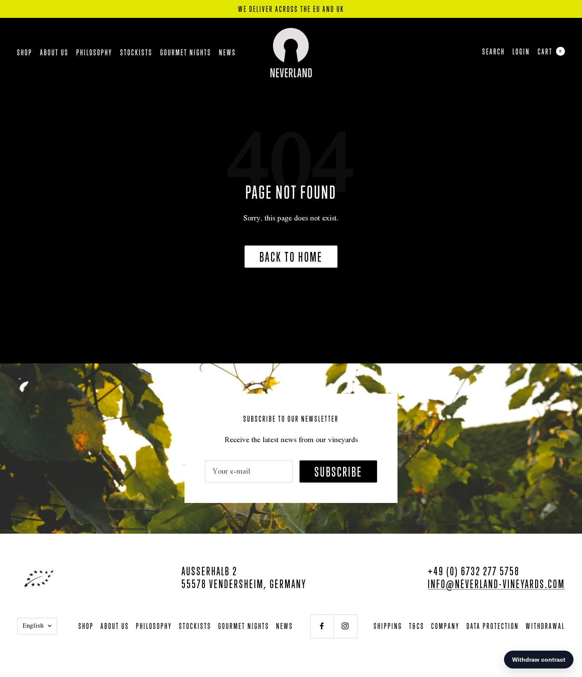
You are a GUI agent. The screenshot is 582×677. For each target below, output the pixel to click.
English (33, 626)
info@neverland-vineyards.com (496, 583)
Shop (24, 52)
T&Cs (416, 626)
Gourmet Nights (185, 52)
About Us (54, 52)
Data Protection (493, 626)
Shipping (388, 626)
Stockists (136, 52)
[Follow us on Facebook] (322, 626)
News (227, 52)
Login (521, 51)
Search (493, 51)
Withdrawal (545, 626)
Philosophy (94, 52)
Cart (550, 51)
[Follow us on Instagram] (345, 626)
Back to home (291, 256)
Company (445, 626)
